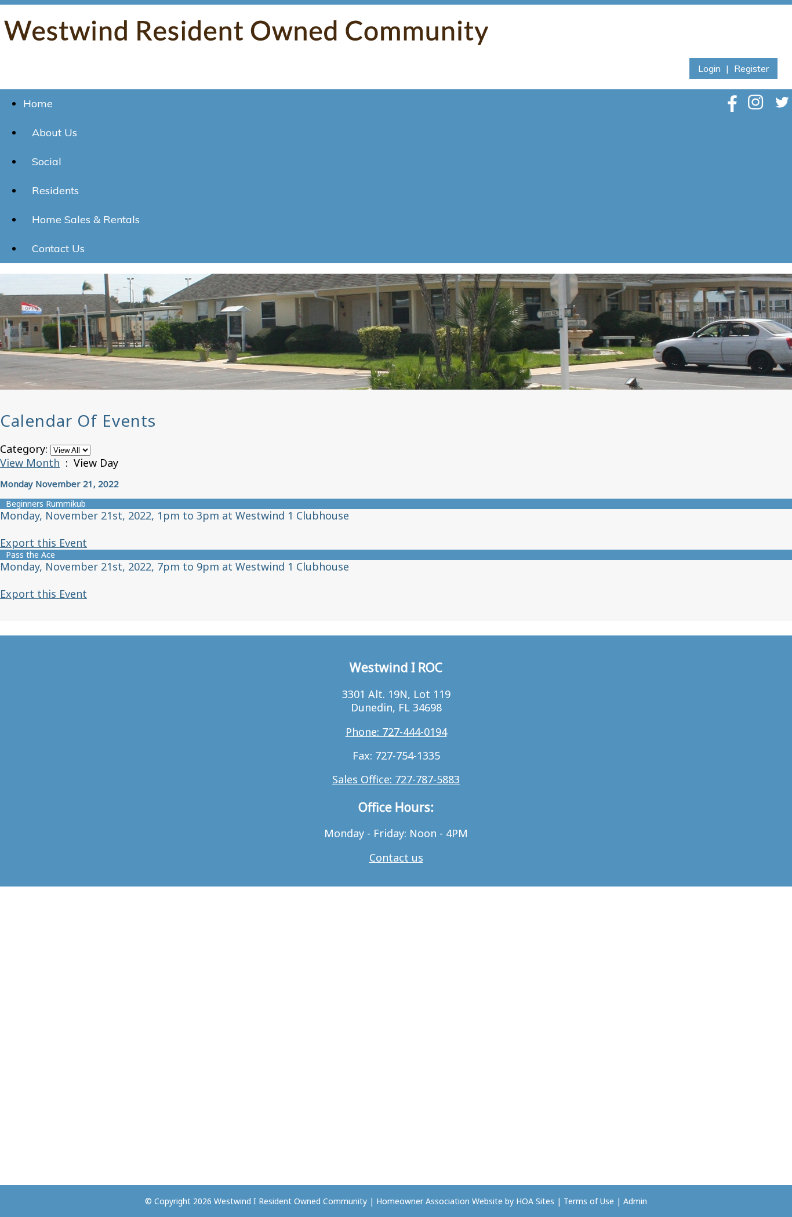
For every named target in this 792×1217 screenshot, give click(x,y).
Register (751, 68)
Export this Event (43, 543)
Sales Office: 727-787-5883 (396, 779)
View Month (30, 463)
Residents (55, 190)
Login (709, 68)
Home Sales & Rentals (86, 219)
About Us (54, 132)
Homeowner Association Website (439, 1201)
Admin (635, 1201)
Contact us (396, 857)
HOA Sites (535, 1201)
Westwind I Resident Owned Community (290, 1201)
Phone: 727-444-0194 (396, 732)
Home (38, 103)
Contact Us (58, 248)
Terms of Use (589, 1201)
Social (46, 161)
